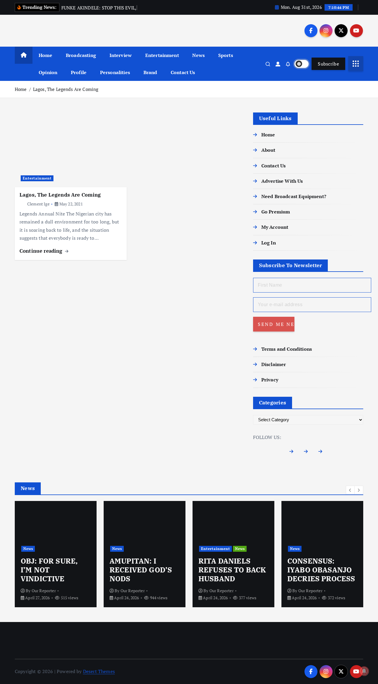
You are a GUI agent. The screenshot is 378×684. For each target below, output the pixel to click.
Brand (150, 72)
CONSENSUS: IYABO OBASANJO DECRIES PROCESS (321, 569)
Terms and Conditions (286, 349)
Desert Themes (99, 671)
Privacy (269, 379)
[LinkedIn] (322, 453)
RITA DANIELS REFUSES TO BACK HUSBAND (232, 569)
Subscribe (328, 64)
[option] (56, 554)
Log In (268, 242)
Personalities (115, 72)
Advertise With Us (282, 181)
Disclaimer (273, 364)
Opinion (48, 72)
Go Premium (275, 211)
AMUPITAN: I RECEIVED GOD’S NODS (141, 569)
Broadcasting (81, 55)
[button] (350, 490)
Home (46, 55)
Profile (79, 72)
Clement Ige (38, 204)
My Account (275, 227)
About (268, 150)
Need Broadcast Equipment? (293, 196)
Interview (121, 55)
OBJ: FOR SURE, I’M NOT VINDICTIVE (49, 569)
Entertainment (162, 55)
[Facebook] (294, 453)
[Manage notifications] (364, 671)
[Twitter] (308, 453)
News (198, 55)
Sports (225, 55)
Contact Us (183, 72)
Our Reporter (44, 590)
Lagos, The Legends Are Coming (66, 89)
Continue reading (41, 250)
